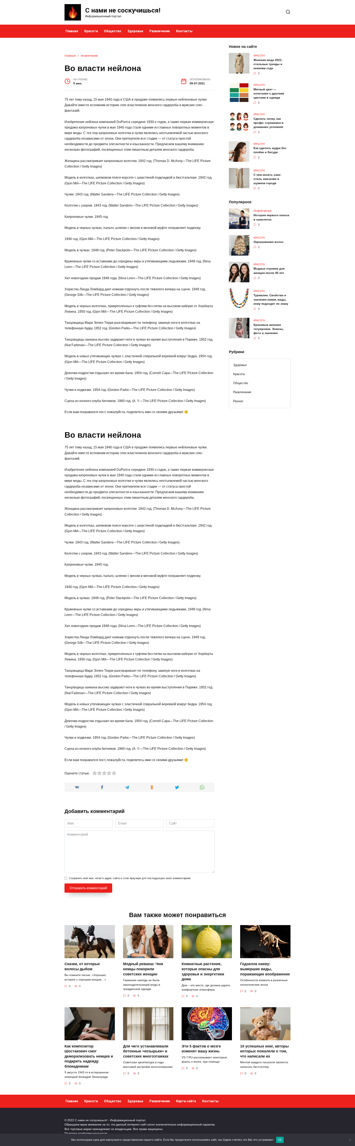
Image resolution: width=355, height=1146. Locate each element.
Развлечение (159, 31)
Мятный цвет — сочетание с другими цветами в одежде (269, 93)
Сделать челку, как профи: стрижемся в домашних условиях (269, 123)
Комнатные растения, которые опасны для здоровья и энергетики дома (203, 971)
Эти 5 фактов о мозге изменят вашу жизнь (201, 1048)
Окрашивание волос (269, 242)
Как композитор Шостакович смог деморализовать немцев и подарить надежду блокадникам (89, 1056)
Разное (238, 401)
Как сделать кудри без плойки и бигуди (270, 150)
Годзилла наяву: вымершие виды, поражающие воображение (265, 969)
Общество (112, 31)
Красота (91, 31)
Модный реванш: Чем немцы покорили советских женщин (143, 969)
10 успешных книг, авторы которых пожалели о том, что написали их (264, 1051)
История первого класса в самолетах (271, 217)
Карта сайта (186, 1101)
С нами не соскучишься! (122, 10)
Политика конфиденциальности (86, 1133)
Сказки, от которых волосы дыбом (82, 966)
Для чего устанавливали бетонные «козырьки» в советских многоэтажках (145, 1051)
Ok (280, 1139)
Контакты (184, 31)
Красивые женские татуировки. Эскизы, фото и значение (269, 329)
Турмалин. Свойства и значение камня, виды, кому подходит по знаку (271, 299)
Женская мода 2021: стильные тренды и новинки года (268, 64)
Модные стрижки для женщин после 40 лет (269, 270)
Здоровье (135, 31)
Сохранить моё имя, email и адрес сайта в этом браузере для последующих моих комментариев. (130, 878)
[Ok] (350, 1140)
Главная (72, 31)
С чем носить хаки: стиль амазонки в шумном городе (267, 179)
